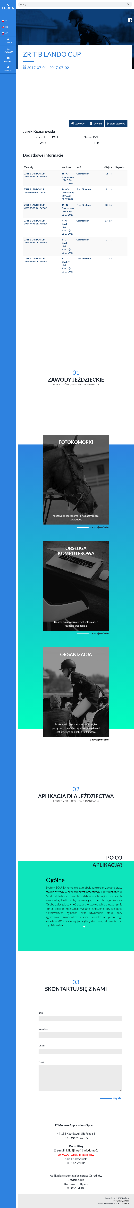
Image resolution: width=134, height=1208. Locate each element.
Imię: (41, 1012)
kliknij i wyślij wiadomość (82, 1150)
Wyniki (97, 123)
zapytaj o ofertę (99, 527)
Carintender (82, 173)
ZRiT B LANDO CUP (35, 175)
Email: (41, 1045)
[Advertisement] (75, 95)
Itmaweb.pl (124, 1203)
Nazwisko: (43, 1029)
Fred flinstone (83, 189)
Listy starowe (117, 123)
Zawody (79, 123)
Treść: (41, 1062)
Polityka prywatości (121, 1201)
